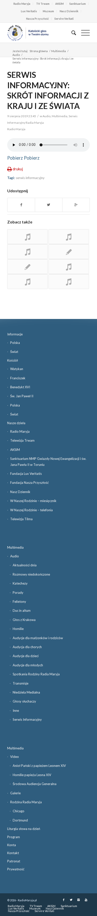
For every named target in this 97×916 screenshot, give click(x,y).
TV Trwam (42, 3)
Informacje (15, 334)
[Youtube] (86, 900)
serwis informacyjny (30, 178)
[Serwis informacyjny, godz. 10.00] (68, 236)
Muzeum (48, 11)
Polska (15, 343)
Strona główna (39, 51)
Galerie (15, 793)
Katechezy (20, 583)
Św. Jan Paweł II (21, 396)
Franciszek (17, 378)
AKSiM (59, 3)
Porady (18, 593)
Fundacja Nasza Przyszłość (29, 483)
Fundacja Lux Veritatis (26, 474)
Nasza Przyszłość (37, 18)
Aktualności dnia (25, 565)
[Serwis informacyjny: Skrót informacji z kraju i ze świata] (68, 266)
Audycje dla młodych (28, 665)
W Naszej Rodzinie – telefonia (31, 510)
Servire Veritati (64, 18)
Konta (11, 845)
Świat (14, 352)
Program (13, 837)
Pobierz (15, 158)
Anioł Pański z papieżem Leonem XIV (39, 766)
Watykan (16, 369)
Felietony (19, 602)
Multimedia (58, 51)
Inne (16, 710)
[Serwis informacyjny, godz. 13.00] (27, 266)
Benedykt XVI (20, 387)
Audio (16, 54)
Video (14, 757)
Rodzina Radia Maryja (26, 802)
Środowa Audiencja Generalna (34, 784)
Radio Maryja (21, 3)
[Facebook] (63, 900)
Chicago (18, 811)
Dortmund (20, 820)
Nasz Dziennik (69, 11)
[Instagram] (78, 900)
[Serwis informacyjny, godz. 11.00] (27, 236)
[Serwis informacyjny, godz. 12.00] (27, 281)
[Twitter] (71, 900)
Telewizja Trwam (22, 440)
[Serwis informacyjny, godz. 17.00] (68, 251)
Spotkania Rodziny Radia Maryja (36, 674)
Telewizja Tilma (21, 519)
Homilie (18, 629)
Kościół (12, 360)
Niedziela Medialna (26, 692)
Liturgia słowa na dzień (23, 829)
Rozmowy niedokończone (31, 574)
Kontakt (13, 853)
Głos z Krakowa (24, 620)
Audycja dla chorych (27, 647)
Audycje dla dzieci (26, 656)
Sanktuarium (77, 3)
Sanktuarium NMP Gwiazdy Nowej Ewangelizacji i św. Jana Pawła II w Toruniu (48, 461)
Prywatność (15, 869)
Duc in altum (22, 610)
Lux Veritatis (29, 11)
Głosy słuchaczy (24, 701)
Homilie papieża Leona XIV (32, 775)
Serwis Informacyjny (27, 719)
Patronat (13, 861)
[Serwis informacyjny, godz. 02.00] (27, 251)
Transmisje (20, 683)
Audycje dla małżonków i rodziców (38, 638)
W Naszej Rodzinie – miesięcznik (33, 501)
